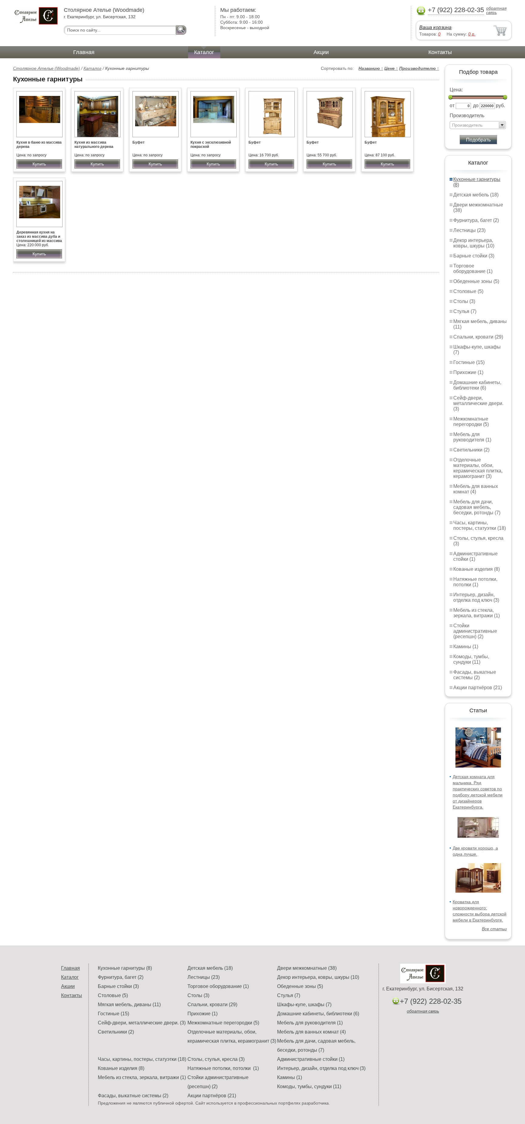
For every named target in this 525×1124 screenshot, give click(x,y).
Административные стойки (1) (311, 1059)
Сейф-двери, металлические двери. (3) (478, 403)
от (452, 105)
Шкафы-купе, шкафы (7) (304, 1004)
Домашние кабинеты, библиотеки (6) (477, 385)
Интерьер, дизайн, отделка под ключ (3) (476, 597)
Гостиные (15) (469, 362)
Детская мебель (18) (476, 194)
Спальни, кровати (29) (478, 336)
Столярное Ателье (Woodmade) (46, 68)
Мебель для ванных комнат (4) (475, 489)
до (476, 105)
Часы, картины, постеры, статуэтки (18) (479, 525)
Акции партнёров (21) (477, 687)
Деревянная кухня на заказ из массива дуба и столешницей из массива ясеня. (39, 238)
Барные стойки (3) (473, 255)
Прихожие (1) (468, 372)
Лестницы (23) (469, 230)
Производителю (419, 68)
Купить (39, 164)
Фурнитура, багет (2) (476, 220)
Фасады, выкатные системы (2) (474, 674)
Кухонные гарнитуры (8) (125, 968)
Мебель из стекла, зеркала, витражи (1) (476, 613)
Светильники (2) (471, 449)
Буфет (138, 142)
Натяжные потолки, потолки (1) (475, 582)
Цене (391, 68)
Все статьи (494, 928)
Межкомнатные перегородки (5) (471, 421)
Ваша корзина (435, 27)
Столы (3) (464, 301)
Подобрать (478, 139)
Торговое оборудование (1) (472, 268)
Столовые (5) (468, 291)
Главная (83, 52)
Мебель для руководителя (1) (472, 437)
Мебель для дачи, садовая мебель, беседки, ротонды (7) (476, 507)
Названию (371, 68)
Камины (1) (465, 646)
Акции (321, 52)
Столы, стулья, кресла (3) (216, 1059)
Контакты (440, 52)
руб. (500, 105)
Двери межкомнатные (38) (307, 968)
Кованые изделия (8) (476, 569)
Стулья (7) (464, 311)
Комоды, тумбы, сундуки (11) (471, 659)
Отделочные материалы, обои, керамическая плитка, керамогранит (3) (478, 468)
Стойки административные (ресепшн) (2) (475, 631)
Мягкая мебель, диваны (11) (129, 1004)
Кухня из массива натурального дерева (93, 144)
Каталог (204, 52)
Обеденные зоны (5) (476, 281)
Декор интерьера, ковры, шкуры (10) (473, 243)
